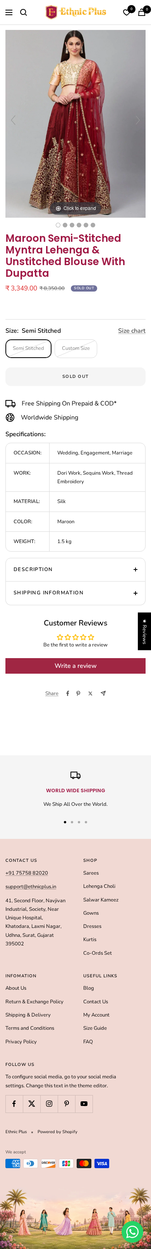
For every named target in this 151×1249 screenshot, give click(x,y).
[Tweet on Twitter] (90, 693)
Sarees (91, 873)
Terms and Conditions (29, 1028)
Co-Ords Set (97, 953)
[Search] (23, 12)
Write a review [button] (76, 666)
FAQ (88, 1041)
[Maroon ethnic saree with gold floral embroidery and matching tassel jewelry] (86, 225)
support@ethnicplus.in (30, 886)
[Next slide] (138, 120)
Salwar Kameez (100, 899)
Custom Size (76, 348)
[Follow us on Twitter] (31, 1104)
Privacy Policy (21, 1041)
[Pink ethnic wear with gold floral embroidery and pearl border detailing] (93, 225)
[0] (126, 12)
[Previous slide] (13, 120)
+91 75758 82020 (26, 873)
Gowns (91, 913)
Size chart (132, 331)
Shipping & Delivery (28, 1014)
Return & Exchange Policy (34, 1001)
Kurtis (89, 939)
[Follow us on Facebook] (14, 1104)
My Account (96, 1014)
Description (33, 569)
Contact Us (95, 1001)
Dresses (92, 926)
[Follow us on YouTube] (84, 1104)
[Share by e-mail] (103, 693)
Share (51, 693)
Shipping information (49, 592)
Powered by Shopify (57, 1132)
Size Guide (95, 1028)
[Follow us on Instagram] (49, 1104)
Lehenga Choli (99, 886)
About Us (15, 988)
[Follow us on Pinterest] (66, 1104)
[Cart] (142, 12)
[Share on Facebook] (67, 693)
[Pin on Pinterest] (78, 693)
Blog (88, 988)
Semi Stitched (28, 348)
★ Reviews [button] (144, 631)
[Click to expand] (75, 123)
